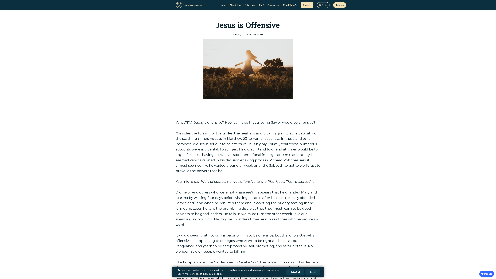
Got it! (313, 272)
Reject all (295, 272)
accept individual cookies (208, 274)
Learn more (184, 274)
